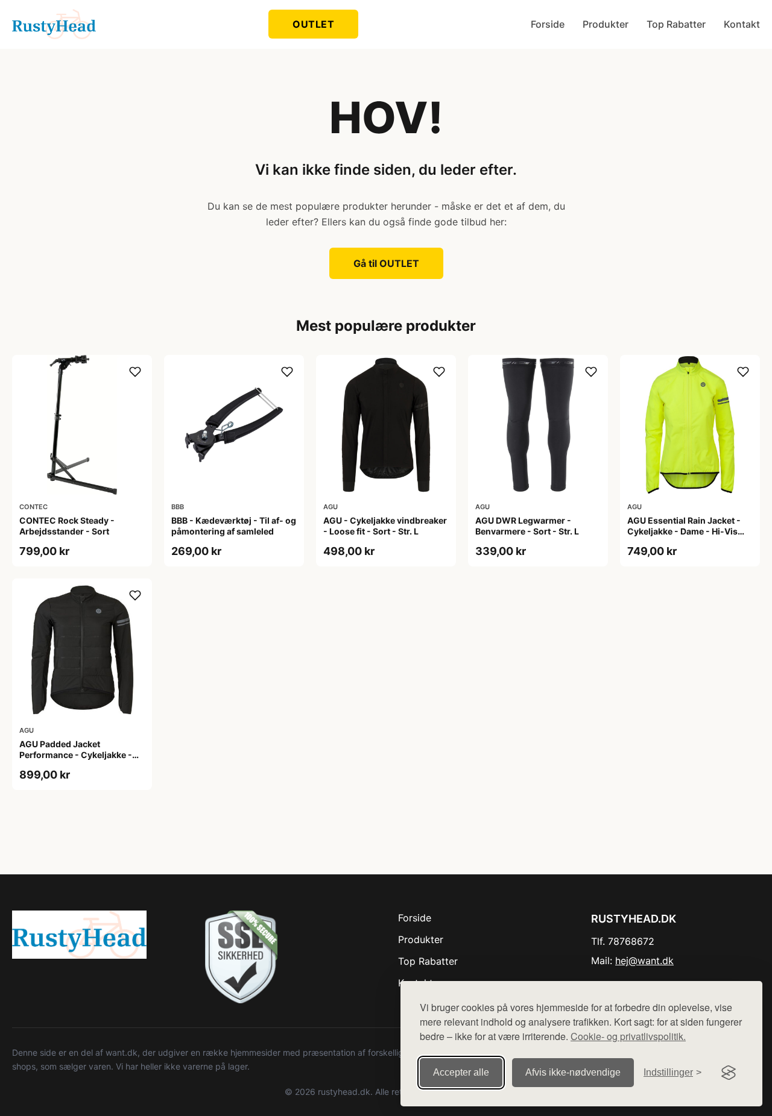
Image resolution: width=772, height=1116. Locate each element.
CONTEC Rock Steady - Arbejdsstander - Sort (67, 525)
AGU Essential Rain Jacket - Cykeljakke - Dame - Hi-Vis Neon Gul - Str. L (684, 531)
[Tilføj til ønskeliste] (135, 372)
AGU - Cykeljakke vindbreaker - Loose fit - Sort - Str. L (385, 525)
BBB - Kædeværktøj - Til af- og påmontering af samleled (233, 525)
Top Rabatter (676, 24)
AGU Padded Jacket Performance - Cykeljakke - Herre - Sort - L (75, 755)
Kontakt (742, 24)
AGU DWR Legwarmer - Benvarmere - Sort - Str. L (527, 525)
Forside (548, 24)
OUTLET (313, 24)
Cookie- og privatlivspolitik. (628, 1036)
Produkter (605, 24)
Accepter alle (461, 1072)
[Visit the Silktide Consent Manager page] (728, 1072)
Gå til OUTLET (386, 263)
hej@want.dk (644, 961)
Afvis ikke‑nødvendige (573, 1072)
